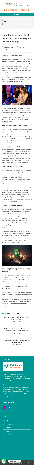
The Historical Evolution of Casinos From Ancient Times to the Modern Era (17, 330)
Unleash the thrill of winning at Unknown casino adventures (17, 318)
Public (6, 49)
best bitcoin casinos (25, 79)
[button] (3, 461)
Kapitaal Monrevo (8, 424)
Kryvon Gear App (7, 421)
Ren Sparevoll (7, 427)
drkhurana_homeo (9, 47)
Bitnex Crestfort (7, 434)
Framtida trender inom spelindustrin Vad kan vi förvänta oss (17, 341)
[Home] (2, 24)
